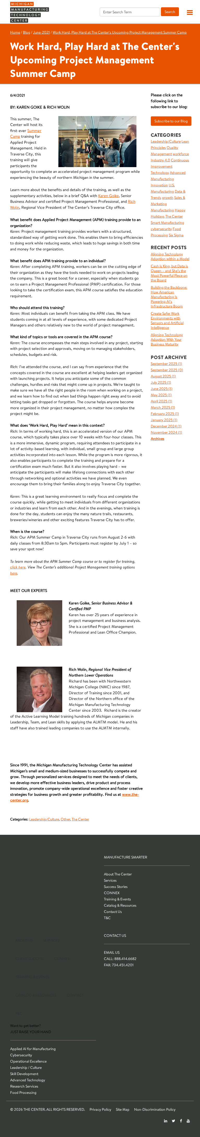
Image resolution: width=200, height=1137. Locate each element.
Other (65, 819)
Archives (157, 438)
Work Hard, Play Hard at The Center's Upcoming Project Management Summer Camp (120, 32)
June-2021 (41, 32)
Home (15, 32)
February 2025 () (165, 413)
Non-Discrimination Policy (155, 1109)
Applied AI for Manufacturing (33, 1048)
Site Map (122, 1109)
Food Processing (23, 1092)
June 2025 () (161, 388)
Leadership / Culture (26, 1067)
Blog (26, 32)
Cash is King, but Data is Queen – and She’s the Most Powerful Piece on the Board (169, 273)
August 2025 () (163, 376)
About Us (24, 940)
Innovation (159, 185)
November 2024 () (166, 432)
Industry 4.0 (160, 160)
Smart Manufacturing (167, 222)
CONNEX (112, 892)
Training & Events (117, 899)
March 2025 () (163, 407)
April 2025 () (161, 401)
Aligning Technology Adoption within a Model (170, 256)
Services (110, 880)
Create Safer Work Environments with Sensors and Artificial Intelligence (167, 320)
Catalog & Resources (120, 905)
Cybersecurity (21, 1055)
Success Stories (116, 886)
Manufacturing (162, 210)
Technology (160, 172)
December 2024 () (166, 426)
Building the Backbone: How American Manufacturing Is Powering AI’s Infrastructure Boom (169, 296)
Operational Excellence (28, 1061)
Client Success (29, 958)
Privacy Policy (100, 1109)
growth (167, 197)
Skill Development (24, 1073)
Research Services (24, 1086)
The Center (80, 819)
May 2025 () (161, 395)
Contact (75, 995)
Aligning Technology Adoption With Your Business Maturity (167, 339)
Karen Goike (108, 195)
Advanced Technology (27, 1080)
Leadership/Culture (44, 819)
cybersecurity (161, 228)
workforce (181, 153)
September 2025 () (166, 363)
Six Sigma (176, 235)
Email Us (112, 952)
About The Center (118, 874)
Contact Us (113, 911)
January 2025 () (164, 420)
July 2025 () (161, 382)
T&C (107, 917)
